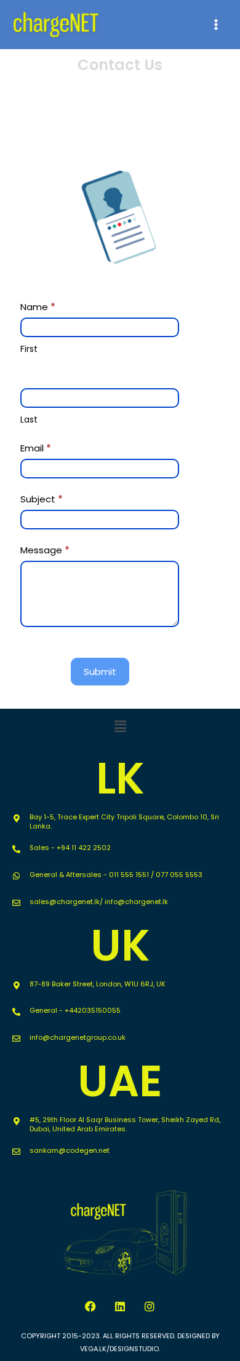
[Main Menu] (216, 24)
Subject (41, 499)
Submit (100, 671)
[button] (120, 726)
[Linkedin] (120, 1306)
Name (37, 306)
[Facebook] (90, 1306)
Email (35, 448)
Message (45, 550)
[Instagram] (149, 1306)
